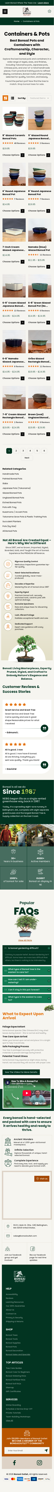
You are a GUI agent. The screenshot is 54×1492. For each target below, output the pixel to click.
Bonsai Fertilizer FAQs (15, 1379)
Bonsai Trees (12, 1335)
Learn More (43, 3)
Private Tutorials (13, 1412)
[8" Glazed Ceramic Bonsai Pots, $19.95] (14, 118)
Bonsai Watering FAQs (16, 1376)
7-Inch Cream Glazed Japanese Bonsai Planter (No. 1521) (14, 248)
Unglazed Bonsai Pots (13, 497)
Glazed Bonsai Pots (12, 492)
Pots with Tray (9, 507)
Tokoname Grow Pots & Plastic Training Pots (25, 516)
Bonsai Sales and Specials (18, 1354)
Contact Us (11, 1313)
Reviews (9, 1298)
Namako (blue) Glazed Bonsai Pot (39, 248)
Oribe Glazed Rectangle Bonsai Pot (38, 360)
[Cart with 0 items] (49, 11)
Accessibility (12, 1294)
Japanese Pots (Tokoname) (17, 488)
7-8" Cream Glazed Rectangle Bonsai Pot (14, 416)
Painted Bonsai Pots (12, 478)
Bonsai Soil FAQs (13, 1383)
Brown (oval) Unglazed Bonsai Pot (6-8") (38, 416)
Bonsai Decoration (14, 1350)
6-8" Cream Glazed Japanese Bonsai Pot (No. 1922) (14, 304)
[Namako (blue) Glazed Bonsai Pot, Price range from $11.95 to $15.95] (39, 230)
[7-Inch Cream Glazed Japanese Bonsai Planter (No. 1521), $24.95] (14, 230)
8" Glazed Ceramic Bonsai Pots (14, 137)
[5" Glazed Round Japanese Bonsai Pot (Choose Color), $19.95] (39, 118)
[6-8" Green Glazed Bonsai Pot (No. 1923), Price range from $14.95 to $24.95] (39, 285)
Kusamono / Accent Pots (15, 512)
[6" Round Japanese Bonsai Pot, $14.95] (14, 174)
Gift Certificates (13, 1391)
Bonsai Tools (12, 1339)
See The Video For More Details (21, 1072)
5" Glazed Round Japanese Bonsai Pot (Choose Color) (39, 137)
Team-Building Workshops (18, 1416)
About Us (10, 1309)
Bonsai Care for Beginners (18, 1372)
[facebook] (14, 1462)
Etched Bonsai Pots (12, 502)
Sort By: (22, 98)
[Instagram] (39, 1462)
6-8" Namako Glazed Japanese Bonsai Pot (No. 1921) (13, 360)
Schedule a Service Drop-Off (19, 1409)
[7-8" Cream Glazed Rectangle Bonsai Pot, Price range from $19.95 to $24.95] (14, 397)
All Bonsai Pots (10, 531)
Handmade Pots (11, 473)
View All (9, 1420)
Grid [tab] (5, 98)
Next (27, 457)
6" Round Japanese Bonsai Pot (14, 193)
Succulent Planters (12, 521)
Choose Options (11, 155)
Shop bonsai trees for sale (31, 84)
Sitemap (10, 1387)
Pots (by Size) (9, 526)
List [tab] (12, 98)
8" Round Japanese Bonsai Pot (39, 193)
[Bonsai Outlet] (19, 1276)
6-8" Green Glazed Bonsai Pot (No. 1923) (39, 304)
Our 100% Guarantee (15, 1306)
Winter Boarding (13, 1405)
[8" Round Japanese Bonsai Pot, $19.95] (39, 174)
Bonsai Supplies (13, 1342)
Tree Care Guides (14, 1368)
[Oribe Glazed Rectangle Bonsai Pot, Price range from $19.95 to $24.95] (39, 341)
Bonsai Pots (11, 1346)
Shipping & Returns (14, 1321)
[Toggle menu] (5, 11)
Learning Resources (15, 1302)
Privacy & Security (14, 1317)
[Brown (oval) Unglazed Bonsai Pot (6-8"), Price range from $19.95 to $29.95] (39, 397)
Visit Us (43, 1178)
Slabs (5, 483)
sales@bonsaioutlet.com (25, 1235)
